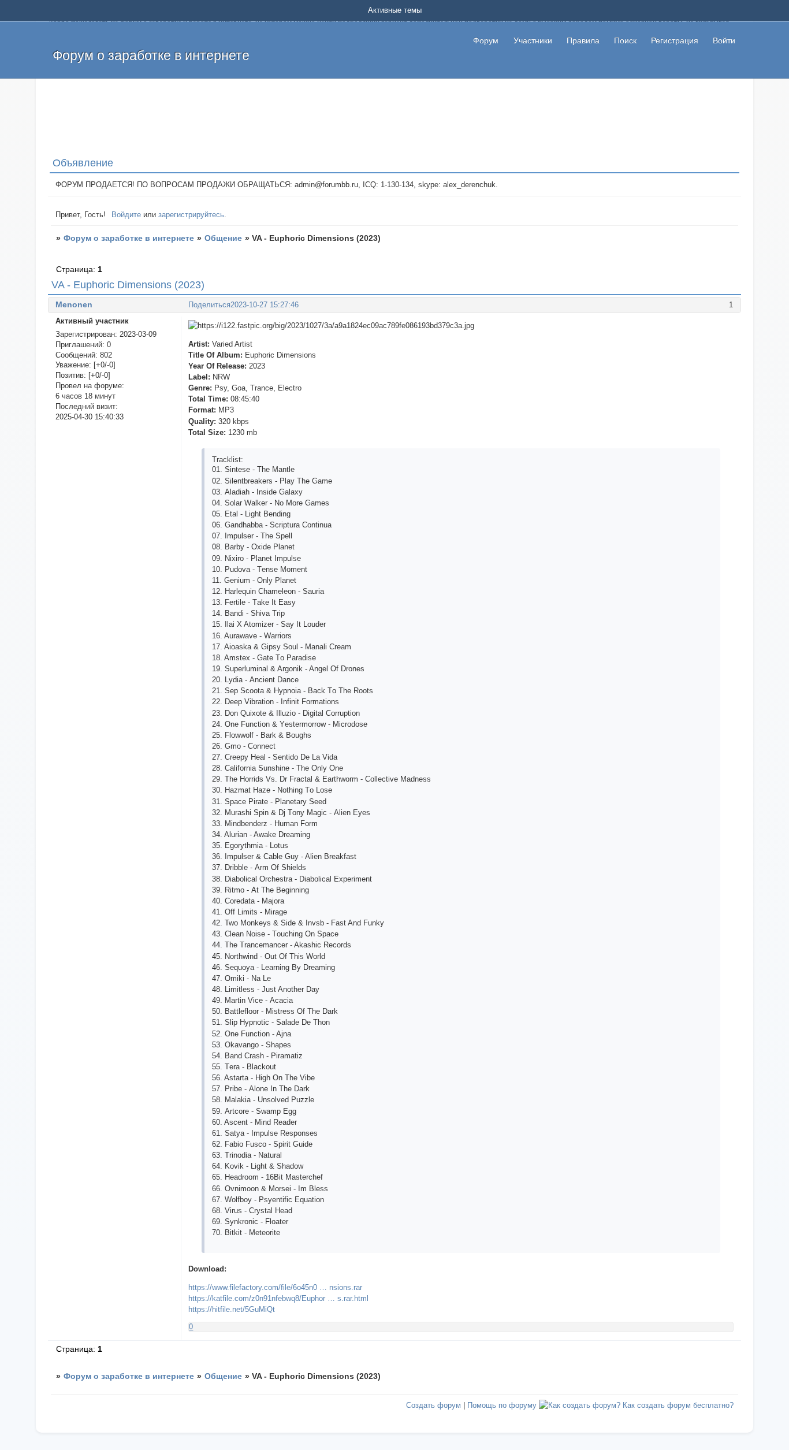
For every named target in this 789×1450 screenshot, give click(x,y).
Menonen (73, 304)
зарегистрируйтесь (191, 214)
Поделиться (209, 304)
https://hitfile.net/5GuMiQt (231, 1309)
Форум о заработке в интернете (129, 238)
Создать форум (433, 1405)
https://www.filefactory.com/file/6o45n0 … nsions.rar (275, 1287)
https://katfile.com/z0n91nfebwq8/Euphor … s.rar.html (278, 1298)
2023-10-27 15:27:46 (264, 304)
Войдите (126, 214)
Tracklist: (227, 459)
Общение (223, 238)
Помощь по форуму (502, 1405)
